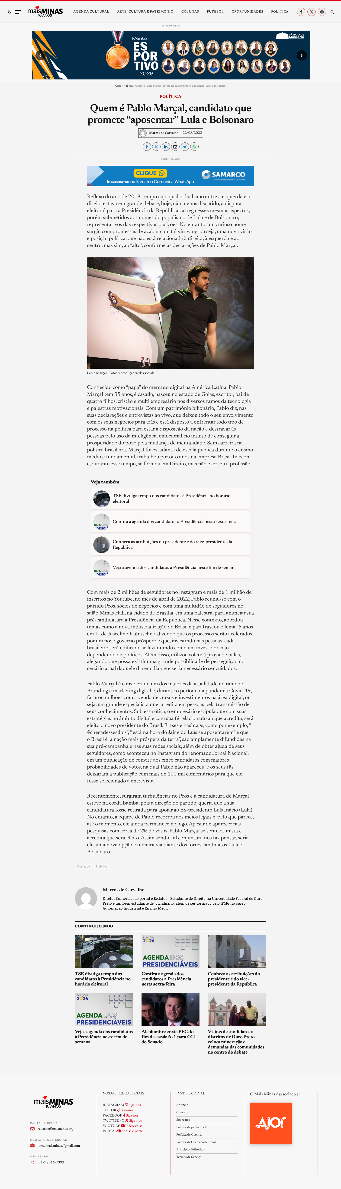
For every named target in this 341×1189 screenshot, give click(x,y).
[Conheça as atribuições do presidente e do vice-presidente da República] (237, 951)
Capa (118, 85)
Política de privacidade (191, 1127)
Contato (181, 1112)
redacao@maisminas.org (55, 1129)
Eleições (101, 866)
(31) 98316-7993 (51, 1162)
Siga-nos (134, 1105)
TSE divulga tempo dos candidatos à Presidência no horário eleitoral (102, 979)
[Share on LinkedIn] (166, 146)
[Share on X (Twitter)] (156, 146)
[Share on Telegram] (185, 146)
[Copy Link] (37, 225)
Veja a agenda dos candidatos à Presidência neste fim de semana (104, 1037)
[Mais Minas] (45, 12)
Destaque (83, 866)
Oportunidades (247, 11)
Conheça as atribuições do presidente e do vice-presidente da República (234, 979)
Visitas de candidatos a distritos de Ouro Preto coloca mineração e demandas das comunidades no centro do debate (236, 1042)
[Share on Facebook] (147, 146)
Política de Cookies (189, 1134)
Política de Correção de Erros (196, 1142)
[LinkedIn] (37, 193)
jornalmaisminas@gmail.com (59, 1146)
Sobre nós (183, 1120)
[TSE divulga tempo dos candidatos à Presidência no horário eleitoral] (104, 951)
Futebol (215, 11)
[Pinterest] (37, 204)
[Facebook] (37, 172)
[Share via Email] (175, 146)
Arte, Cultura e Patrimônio (145, 11)
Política (280, 11)
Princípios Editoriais (190, 1149)
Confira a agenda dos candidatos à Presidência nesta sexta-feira (166, 979)
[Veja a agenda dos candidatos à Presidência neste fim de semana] (104, 1009)
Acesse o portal (132, 1131)
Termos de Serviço (188, 1157)
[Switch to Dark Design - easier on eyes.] (10, 12)
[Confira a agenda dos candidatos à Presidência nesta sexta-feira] (171, 951)
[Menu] (18, 12)
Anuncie (182, 1105)
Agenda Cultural (91, 11)
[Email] (37, 214)
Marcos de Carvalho (163, 133)
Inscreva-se (133, 1126)
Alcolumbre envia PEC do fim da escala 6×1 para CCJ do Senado (169, 1037)
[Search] (332, 12)
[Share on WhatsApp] (194, 146)
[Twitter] (37, 182)
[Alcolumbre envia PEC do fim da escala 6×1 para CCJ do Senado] (171, 1009)
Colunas (190, 11)
